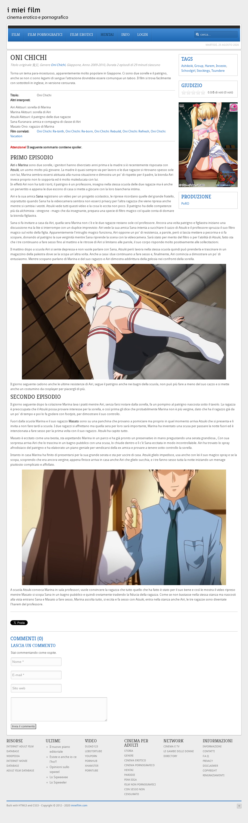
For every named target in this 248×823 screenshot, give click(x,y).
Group (198, 66)
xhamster (91, 765)
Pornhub (91, 761)
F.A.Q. (206, 756)
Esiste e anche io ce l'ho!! (63, 759)
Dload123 (91, 746)
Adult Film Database (20, 770)
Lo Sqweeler (58, 782)
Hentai (128, 770)
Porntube (91, 770)
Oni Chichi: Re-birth (50, 131)
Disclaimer (210, 765)
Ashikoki (187, 66)
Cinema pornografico (139, 765)
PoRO (185, 203)
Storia (128, 750)
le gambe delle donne (178, 751)
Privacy (208, 761)
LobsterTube (93, 751)
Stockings (203, 70)
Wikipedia (13, 756)
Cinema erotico (135, 760)
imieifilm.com (79, 805)
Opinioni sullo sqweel (59, 769)
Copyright (210, 770)
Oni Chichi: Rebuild (107, 131)
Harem (210, 66)
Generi (128, 755)
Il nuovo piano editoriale (60, 749)
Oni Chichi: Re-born (79, 131)
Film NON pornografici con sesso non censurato (140, 789)
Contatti (209, 751)
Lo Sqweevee (59, 777)
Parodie (129, 775)
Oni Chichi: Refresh (136, 131)
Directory (170, 756)
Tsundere (218, 70)
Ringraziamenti (213, 775)
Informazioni (212, 746)
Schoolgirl (188, 70)
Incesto (221, 66)
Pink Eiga (130, 779)
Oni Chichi (58, 65)
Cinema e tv (171, 746)
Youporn (91, 756)
